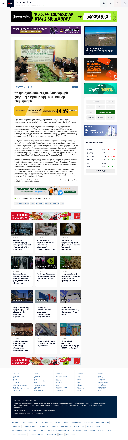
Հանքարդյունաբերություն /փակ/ (21, 388)
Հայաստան (39, 203)
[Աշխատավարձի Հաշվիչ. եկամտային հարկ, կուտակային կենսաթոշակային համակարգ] (103, 3)
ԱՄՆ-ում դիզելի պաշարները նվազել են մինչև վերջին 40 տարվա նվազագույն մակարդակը (70, 244)
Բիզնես (15, 233)
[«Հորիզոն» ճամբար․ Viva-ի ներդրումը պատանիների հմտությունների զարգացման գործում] (22, 329)
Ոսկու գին (92, 430)
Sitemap (61, 434)
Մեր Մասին (35, 413)
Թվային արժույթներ (51, 434)
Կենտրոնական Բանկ (46, 422)
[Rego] (46, 190)
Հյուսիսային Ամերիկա (39, 381)
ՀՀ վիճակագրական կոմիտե (35, 434)
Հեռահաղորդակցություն (63, 430)
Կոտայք (79, 379)
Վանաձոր (79, 385)
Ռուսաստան (101, 430)
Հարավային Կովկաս (39, 385)
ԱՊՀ (35, 382)
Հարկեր (100, 376)
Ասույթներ (15, 387)
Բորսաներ (30, 422)
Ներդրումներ (101, 388)
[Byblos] (46, 30)
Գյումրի (79, 377)
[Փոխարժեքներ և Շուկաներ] (110, 3)
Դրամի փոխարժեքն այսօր (29, 426)
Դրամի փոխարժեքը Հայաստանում (21, 430)
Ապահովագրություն (103, 382)
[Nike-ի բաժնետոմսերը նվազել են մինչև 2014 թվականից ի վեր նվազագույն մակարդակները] (22, 296)
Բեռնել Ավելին (101, 171)
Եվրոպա (36, 377)
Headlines (57, 422)
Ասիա (35, 379)
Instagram (110, 107)
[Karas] (46, 216)
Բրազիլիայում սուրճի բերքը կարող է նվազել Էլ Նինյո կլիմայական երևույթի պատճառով (70, 277)
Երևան (78, 376)
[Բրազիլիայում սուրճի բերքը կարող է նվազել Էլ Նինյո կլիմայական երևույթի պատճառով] (70, 262)
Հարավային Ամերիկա (39, 384)
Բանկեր (23, 422)
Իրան (32, 203)
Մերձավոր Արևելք (39, 390)
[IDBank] (100, 69)
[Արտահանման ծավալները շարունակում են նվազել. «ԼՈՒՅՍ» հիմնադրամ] (70, 329)
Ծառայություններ (102, 384)
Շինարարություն (102, 385)
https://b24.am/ (50, 405)
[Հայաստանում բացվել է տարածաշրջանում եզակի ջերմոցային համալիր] (100, 36)
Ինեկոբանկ (58, 388)
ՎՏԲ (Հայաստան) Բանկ (61, 384)
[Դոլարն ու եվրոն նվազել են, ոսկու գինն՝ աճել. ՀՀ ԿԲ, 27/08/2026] (46, 329)
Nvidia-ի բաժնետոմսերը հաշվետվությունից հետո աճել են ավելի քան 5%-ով (46, 277)
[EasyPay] (64, 16)
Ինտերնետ (100, 381)
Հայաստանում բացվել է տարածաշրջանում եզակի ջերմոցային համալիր (99, 51)
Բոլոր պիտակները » (71, 434)
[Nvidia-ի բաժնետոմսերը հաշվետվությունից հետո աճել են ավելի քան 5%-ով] (46, 262)
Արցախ (79, 384)
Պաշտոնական (16, 381)
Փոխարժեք (55, 426)
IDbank (57, 385)
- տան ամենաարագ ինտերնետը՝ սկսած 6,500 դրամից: (32, 198)
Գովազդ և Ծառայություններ (22, 413)
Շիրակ (78, 381)
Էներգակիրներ (22, 434)
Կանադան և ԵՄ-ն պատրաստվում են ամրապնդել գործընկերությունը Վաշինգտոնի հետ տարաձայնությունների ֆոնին (45, 314)
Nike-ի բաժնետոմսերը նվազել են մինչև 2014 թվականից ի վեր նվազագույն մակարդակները (21, 312)
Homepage (65, 422)
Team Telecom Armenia (61, 376)
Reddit (101, 117)
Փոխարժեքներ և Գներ (94, 142)
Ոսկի (87, 163)
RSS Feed (111, 101)
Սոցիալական (16, 382)
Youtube (91, 107)
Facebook (96, 101)
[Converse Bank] (100, 130)
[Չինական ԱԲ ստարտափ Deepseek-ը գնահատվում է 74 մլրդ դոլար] (70, 296)
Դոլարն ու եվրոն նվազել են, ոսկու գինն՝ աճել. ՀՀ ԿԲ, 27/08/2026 (46, 343)
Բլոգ (41, 413)
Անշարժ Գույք (101, 377)
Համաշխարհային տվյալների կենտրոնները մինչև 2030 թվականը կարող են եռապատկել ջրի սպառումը (22, 278)
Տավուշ (78, 382)
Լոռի (78, 387)
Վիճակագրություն (76, 422)
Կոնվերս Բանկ (59, 390)
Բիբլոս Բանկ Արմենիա (61, 387)
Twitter (101, 107)
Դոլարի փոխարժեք (44, 426)
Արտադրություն (102, 387)
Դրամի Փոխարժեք (88, 422)
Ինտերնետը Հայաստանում (20, 385)
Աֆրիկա (36, 388)
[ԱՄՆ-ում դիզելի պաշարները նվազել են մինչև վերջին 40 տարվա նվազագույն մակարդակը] (70, 229)
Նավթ (13, 434)
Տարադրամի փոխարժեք (47, 430)
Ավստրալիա (37, 387)
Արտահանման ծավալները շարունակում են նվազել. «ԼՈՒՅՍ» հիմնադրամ (70, 344)
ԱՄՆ (37, 422)
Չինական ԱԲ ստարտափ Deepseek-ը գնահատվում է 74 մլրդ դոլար (70, 311)
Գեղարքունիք (80, 388)
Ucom (57, 379)
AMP (62, 203)
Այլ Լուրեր (15, 384)
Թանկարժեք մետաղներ (102, 422)
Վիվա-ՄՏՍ (58, 377)
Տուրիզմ (100, 390)
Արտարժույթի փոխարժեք (93, 426)
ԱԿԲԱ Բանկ (59, 381)
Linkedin (111, 117)
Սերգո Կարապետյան (52, 203)
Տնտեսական (24, 2)
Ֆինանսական (41, 266)
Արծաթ (109, 430)
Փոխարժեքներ (16, 426)
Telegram (91, 117)
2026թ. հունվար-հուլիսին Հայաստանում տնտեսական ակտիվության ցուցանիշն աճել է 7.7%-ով (46, 246)
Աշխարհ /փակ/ (16, 390)
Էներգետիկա (101, 379)
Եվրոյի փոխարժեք (79, 426)
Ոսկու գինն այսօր (77, 430)
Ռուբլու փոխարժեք (66, 426)
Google (91, 112)
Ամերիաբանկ (59, 382)
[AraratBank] (46, 111)
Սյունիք (79, 390)
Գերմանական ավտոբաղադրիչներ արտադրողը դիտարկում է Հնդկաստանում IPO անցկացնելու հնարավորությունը (22, 246)
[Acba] (100, 88)
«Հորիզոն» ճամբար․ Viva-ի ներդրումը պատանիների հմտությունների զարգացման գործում (20, 345)
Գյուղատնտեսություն (22, 203)
